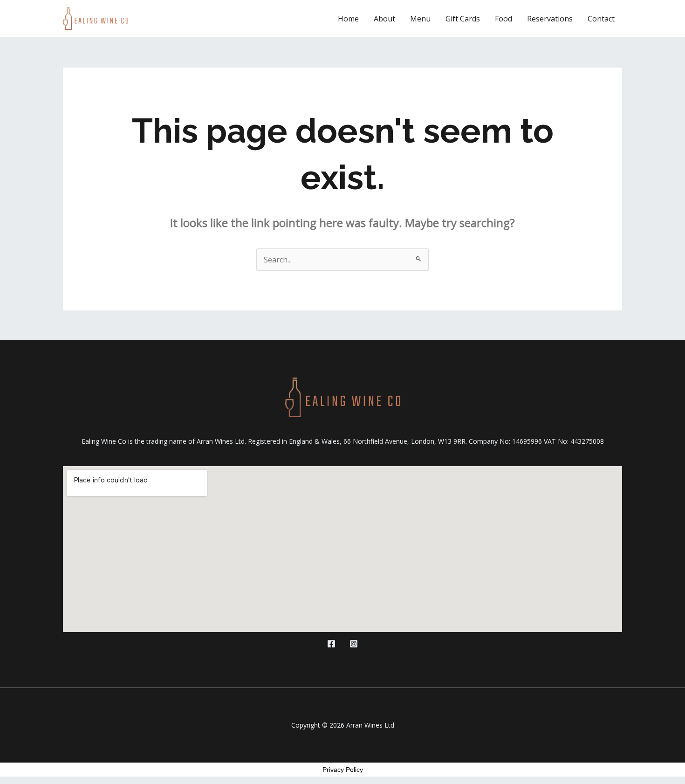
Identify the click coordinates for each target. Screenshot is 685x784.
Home (348, 19)
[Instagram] (353, 644)
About (384, 19)
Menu (420, 19)
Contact (601, 19)
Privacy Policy (342, 769)
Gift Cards (462, 19)
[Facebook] (331, 644)
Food (503, 19)
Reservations (550, 19)
